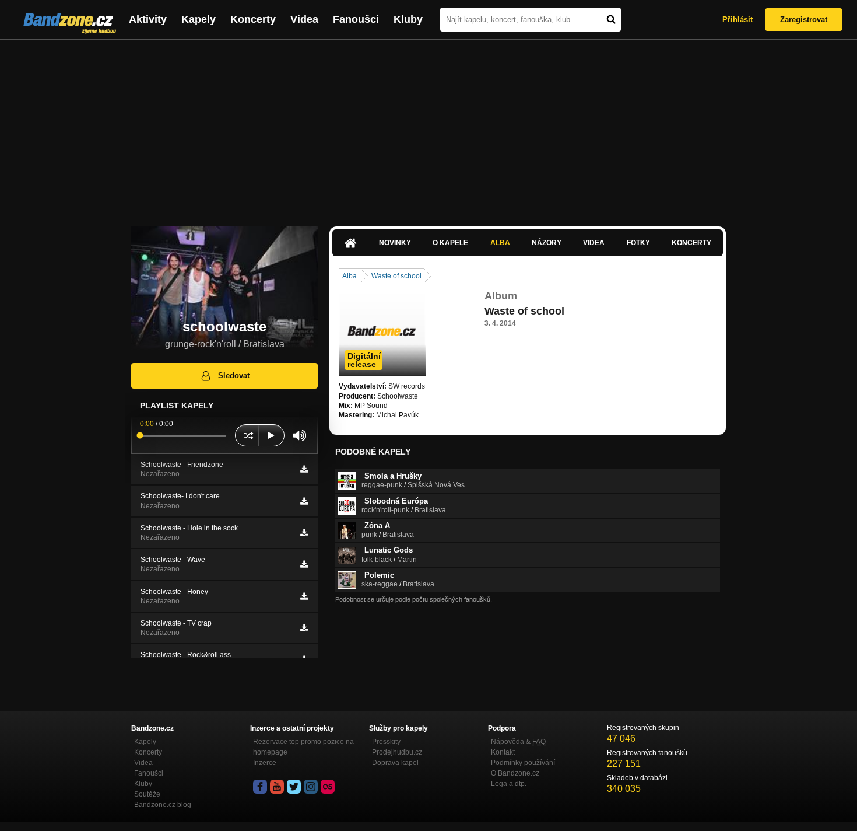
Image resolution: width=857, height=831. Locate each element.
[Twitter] (294, 787)
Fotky (638, 243)
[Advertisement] (428, 127)
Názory (546, 243)
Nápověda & (518, 742)
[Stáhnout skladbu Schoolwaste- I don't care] (304, 501)
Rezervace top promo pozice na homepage (303, 747)
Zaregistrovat (803, 19)
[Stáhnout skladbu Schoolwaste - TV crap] (304, 628)
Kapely (198, 19)
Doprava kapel (395, 763)
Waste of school (396, 276)
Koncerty (253, 19)
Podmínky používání (523, 763)
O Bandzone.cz (515, 773)
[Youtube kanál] (277, 787)
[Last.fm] (328, 787)
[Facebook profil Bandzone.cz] (260, 787)
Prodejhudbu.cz (397, 752)
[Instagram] (311, 787)
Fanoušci (356, 19)
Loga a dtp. (508, 784)
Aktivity (148, 19)
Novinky (395, 243)
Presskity (386, 742)
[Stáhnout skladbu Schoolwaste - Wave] (304, 564)
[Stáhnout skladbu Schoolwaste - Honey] (304, 596)
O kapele (450, 243)
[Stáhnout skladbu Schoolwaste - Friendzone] (304, 469)
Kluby (408, 19)
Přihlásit (737, 19)
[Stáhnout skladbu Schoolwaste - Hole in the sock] (304, 533)
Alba (500, 243)
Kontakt (503, 752)
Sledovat (234, 375)
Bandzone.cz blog (162, 805)
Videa (304, 19)
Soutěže (147, 794)
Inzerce (264, 763)
